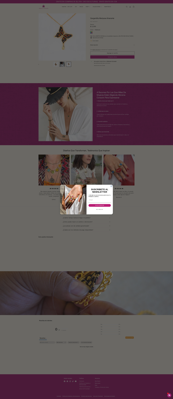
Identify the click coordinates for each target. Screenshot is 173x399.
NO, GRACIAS (99, 209)
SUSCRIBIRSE (99, 205)
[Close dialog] (111, 186)
